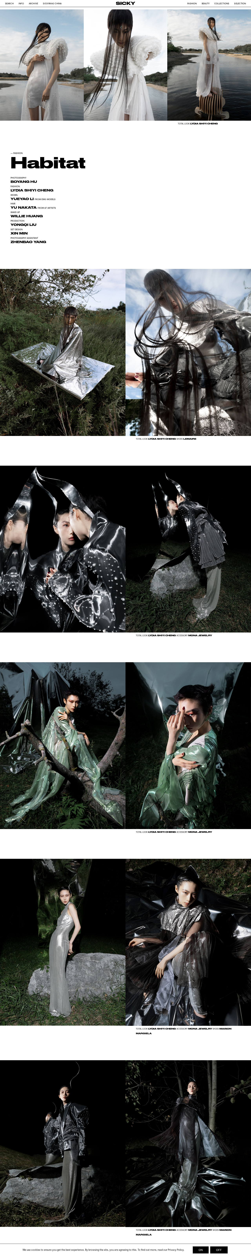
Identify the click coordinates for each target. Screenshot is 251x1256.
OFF (219, 1250)
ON (201, 1250)
